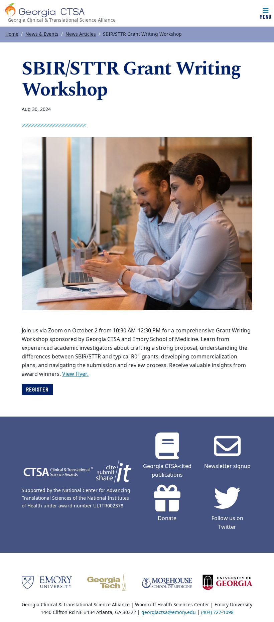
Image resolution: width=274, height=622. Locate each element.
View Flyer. (75, 374)
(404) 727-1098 (217, 612)
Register (37, 389)
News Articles (80, 34)
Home (11, 34)
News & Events (41, 34)
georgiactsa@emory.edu (168, 612)
